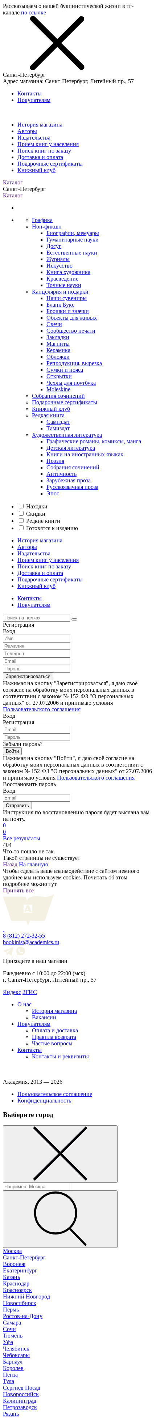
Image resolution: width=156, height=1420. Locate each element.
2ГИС (29, 992)
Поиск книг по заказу (44, 151)
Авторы (27, 131)
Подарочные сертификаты (50, 164)
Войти (12, 751)
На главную (33, 864)
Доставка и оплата (40, 157)
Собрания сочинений (58, 396)
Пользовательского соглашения (42, 709)
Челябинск (16, 1349)
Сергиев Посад (21, 1388)
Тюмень (12, 1335)
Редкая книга (48, 415)
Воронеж (14, 1264)
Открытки (59, 376)
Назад (10, 864)
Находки (37, 506)
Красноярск (17, 1290)
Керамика (58, 350)
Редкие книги (43, 521)
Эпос (52, 493)
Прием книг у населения (48, 144)
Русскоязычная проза (72, 487)
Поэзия (55, 461)
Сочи (9, 1329)
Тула (8, 1381)
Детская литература (70, 448)
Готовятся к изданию (52, 528)
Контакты (29, 93)
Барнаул (12, 1362)
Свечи (54, 324)
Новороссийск (21, 1394)
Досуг (53, 246)
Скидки (35, 514)
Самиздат (58, 422)
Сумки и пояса (64, 370)
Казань (11, 1277)
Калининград (19, 1401)
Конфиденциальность (44, 1100)
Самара (12, 1322)
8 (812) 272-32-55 (24, 936)
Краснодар (16, 1283)
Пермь (11, 1309)
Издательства (33, 138)
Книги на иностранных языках (84, 454)
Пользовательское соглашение (54, 1094)
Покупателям (33, 100)
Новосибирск (19, 1303)
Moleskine (58, 389)
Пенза (10, 1375)
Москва (12, 1251)
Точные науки (63, 285)
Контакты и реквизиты (60, 1056)
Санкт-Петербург (24, 1257)
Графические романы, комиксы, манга (93, 441)
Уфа (8, 1342)
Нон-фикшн (47, 226)
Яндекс (12, 992)
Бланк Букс (60, 305)
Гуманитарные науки (72, 239)
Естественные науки (71, 253)
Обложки (58, 357)
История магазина (39, 124)
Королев (13, 1368)
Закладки (57, 337)
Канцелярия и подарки (60, 292)
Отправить (17, 805)
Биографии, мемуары (72, 233)
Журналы (58, 259)
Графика (42, 220)
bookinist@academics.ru (31, 942)
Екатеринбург (20, 1270)
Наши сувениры (66, 298)
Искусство (59, 266)
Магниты (58, 344)
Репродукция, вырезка (74, 363)
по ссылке (33, 12)
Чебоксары (16, 1355)
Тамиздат (58, 428)
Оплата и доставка (55, 1030)
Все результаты (21, 838)
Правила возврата (54, 1037)
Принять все (18, 890)
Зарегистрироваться (28, 676)
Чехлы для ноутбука (71, 383)
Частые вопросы (52, 1043)
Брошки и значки (67, 311)
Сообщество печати (70, 331)
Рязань (11, 1414)
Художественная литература (67, 435)
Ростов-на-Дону (22, 1316)
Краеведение (62, 279)
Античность (61, 474)
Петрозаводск (20, 1407)
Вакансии (44, 1017)
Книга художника (68, 272)
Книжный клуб (36, 170)
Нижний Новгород (26, 1296)
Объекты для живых (71, 318)
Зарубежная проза (68, 480)
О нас (24, 1004)
